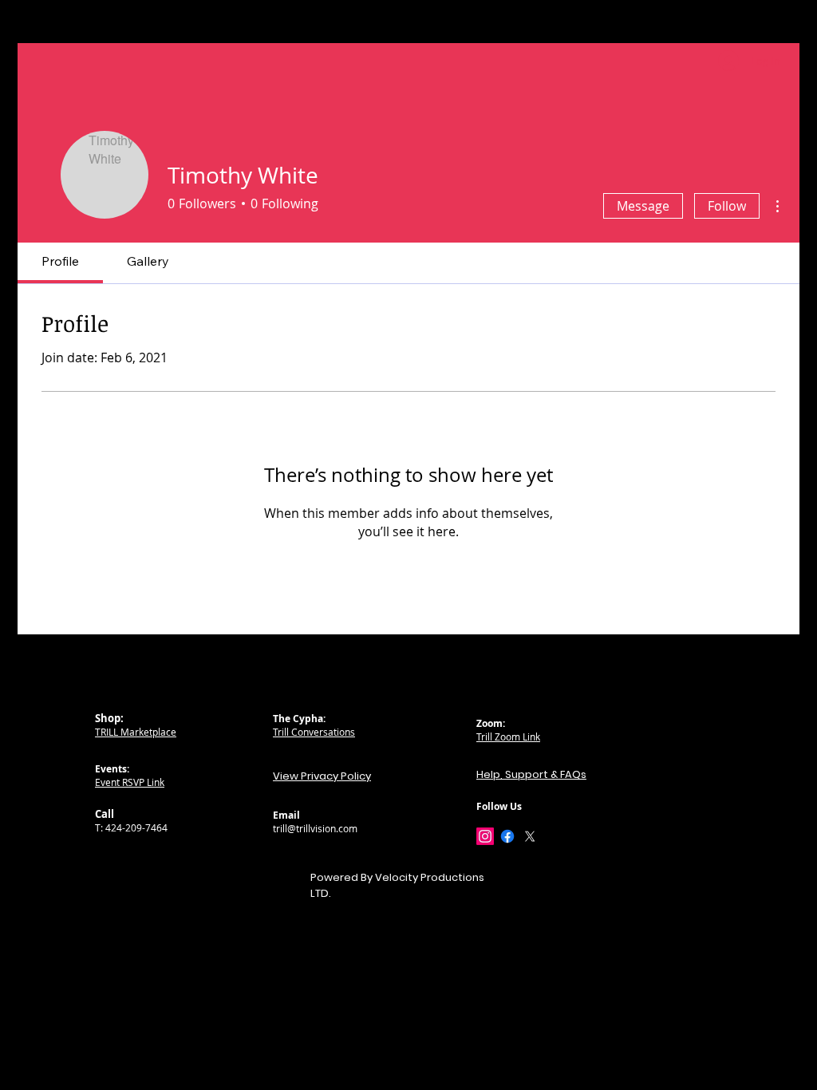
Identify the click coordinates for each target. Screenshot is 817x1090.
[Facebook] (507, 836)
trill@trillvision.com (315, 828)
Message (643, 206)
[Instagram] (485, 836)
